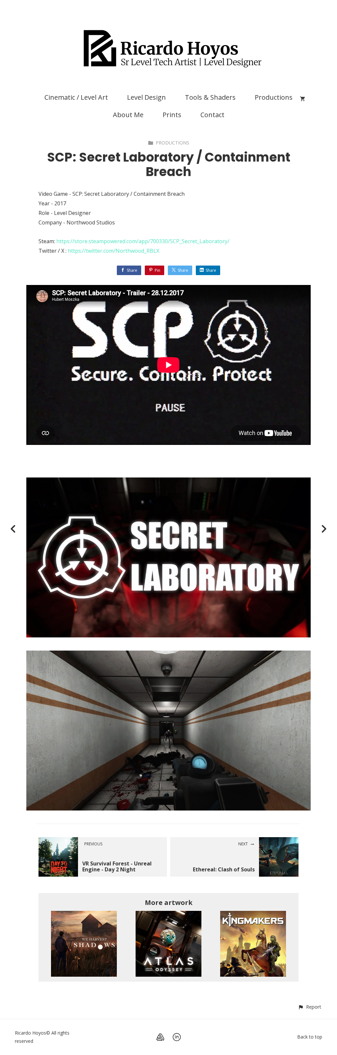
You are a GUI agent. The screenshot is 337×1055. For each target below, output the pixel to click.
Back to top (309, 1037)
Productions (274, 97)
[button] (309, 1007)
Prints (172, 114)
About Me (128, 114)
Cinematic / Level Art (76, 97)
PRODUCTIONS (172, 143)
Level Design (146, 97)
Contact (212, 114)
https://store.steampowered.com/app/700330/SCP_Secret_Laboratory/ (142, 241)
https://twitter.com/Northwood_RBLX (113, 250)
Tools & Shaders (210, 97)
